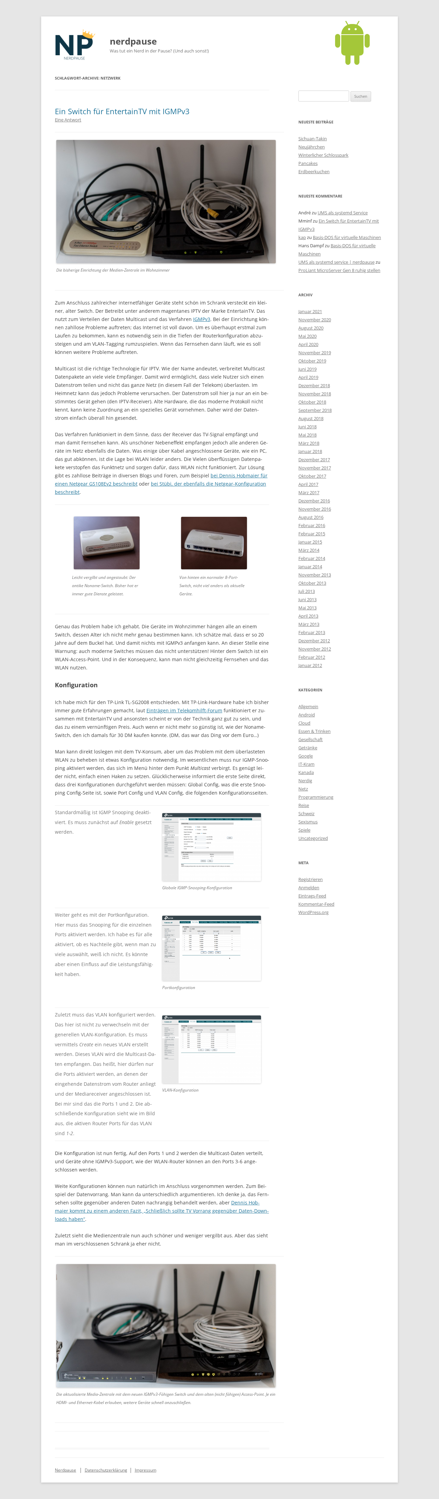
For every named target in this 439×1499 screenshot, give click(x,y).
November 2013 (314, 575)
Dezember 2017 (314, 459)
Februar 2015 (311, 534)
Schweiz (306, 813)
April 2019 (308, 377)
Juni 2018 (307, 427)
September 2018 (315, 410)
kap (302, 237)
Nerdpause (65, 1470)
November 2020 (314, 320)
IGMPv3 (201, 319)
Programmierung (315, 797)
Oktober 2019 (312, 361)
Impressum (145, 1470)
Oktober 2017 (312, 476)
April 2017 (308, 484)
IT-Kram (306, 764)
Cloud (304, 723)
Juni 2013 (307, 599)
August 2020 (310, 328)
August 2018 (310, 418)
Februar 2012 (311, 657)
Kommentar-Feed (316, 904)
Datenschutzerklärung (106, 1470)
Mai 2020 (307, 336)
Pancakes (308, 163)
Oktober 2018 (312, 402)
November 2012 (314, 649)
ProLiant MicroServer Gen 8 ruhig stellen (339, 270)
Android (306, 715)
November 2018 (314, 394)
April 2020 (308, 344)
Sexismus (308, 822)
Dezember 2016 (314, 501)
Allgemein (308, 706)
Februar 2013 (311, 632)
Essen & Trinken (314, 731)
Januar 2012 (310, 665)
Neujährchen (311, 147)
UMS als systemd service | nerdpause (336, 262)
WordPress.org (313, 912)
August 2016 (310, 517)
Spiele (304, 830)
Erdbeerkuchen (314, 171)
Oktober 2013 (312, 583)
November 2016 (314, 509)
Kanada (306, 772)
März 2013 (308, 624)
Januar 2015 (310, 542)
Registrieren (310, 879)
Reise (303, 805)
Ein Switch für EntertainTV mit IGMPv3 (122, 111)
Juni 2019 (307, 369)
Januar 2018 (310, 451)
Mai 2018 (307, 435)
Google (305, 756)
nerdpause (133, 41)
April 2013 (308, 616)
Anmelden (308, 887)
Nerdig (305, 780)
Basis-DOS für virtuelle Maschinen (347, 237)
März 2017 (308, 492)
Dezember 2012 (314, 641)
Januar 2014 (310, 566)
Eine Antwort (68, 120)
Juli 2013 (306, 591)
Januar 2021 (310, 311)
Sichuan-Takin (312, 138)
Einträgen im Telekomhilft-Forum (184, 710)
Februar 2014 (311, 558)
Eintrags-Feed (312, 896)
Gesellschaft (310, 739)
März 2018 (308, 443)
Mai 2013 (307, 608)
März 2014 (308, 550)
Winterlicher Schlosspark (323, 155)
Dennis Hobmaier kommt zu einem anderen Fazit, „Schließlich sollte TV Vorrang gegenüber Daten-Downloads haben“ (162, 1210)
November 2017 (314, 468)
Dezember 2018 (314, 385)
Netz (303, 789)
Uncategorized (313, 838)
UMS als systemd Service (343, 213)
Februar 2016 (311, 525)
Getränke (307, 748)
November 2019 (314, 352)
